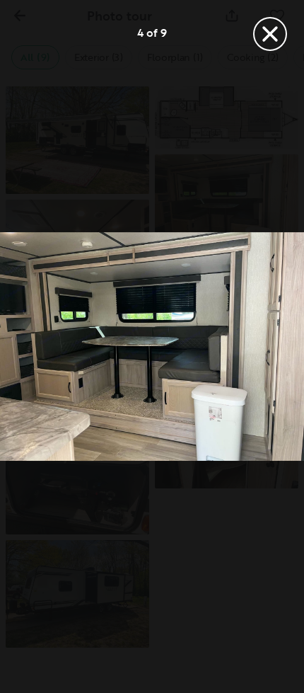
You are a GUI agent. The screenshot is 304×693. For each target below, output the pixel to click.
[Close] (270, 34)
